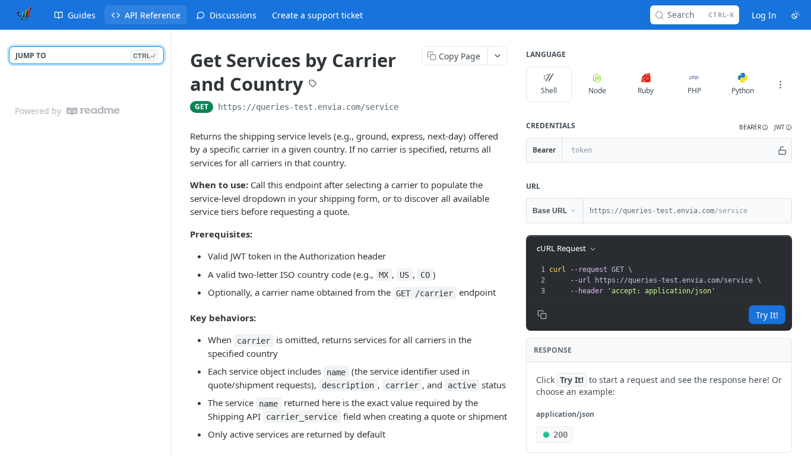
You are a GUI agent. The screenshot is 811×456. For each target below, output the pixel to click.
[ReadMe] (93, 110)
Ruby (646, 91)
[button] (753, 127)
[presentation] (669, 280)
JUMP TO (85, 55)
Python (742, 91)
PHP (694, 91)
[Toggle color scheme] (795, 14)
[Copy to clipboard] (410, 108)
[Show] (782, 150)
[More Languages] (780, 84)
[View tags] (313, 85)
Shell (549, 91)
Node (597, 91)
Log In (764, 15)
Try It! (767, 315)
